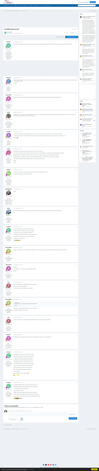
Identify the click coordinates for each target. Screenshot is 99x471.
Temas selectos (36, 5)
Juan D (8, 208)
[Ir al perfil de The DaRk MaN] (81, 147)
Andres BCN (8, 95)
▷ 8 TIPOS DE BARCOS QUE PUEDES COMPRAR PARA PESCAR (87, 140)
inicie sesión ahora (30, 407)
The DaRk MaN (86, 147)
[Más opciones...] (76, 42)
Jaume (8, 148)
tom (8, 282)
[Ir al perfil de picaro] (81, 70)
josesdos (10, 32)
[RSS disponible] (95, 429)
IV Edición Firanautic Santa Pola (87, 146)
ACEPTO (94, 469)
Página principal (6, 5)
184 (9, 157)
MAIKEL (8, 169)
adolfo (8, 112)
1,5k (9, 217)
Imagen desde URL (72, 414)
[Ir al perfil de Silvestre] (8, 338)
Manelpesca (86, 80)
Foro (12, 5)
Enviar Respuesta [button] (73, 418)
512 (9, 140)
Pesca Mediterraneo (87, 136)
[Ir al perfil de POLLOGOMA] (8, 251)
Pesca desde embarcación (18, 33)
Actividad (30, 5)
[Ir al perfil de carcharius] (81, 119)
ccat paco (8, 226)
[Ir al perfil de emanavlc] (81, 125)
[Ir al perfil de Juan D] (8, 212)
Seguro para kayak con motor (87, 55)
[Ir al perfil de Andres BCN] (8, 98)
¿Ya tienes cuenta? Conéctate (83, 2)
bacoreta (8, 131)
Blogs (19, 5)
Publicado (90, 18)
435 (9, 50)
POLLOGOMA (8, 247)
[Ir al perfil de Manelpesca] (81, 79)
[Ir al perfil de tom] (8, 285)
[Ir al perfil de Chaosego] (8, 81)
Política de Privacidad (47, 467)
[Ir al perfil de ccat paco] (8, 230)
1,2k (9, 198)
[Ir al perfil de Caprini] (81, 17)
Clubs (42, 5)
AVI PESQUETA (8, 189)
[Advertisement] (41, 20)
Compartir (66, 32)
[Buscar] (94, 5)
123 (9, 343)
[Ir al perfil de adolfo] (8, 116)
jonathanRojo (86, 46)
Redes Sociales (24, 5)
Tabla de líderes (47, 5)
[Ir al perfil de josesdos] (5, 33)
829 (9, 273)
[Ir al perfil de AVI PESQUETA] (8, 192)
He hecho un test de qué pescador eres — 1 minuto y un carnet (87, 104)
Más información (30, 469)
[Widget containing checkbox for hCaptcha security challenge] (16, 419)
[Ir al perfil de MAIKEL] (8, 173)
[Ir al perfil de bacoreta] (8, 135)
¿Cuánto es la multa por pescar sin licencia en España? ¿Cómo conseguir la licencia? (87, 158)
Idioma (41, 467)
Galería (15, 5)
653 (9, 291)
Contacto (53, 467)
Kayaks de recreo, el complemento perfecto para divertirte (86, 151)
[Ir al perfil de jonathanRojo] (81, 45)
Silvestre (8, 334)
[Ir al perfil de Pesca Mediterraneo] (81, 133)
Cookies (57, 467)
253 (9, 178)
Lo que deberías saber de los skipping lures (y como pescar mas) (87, 134)
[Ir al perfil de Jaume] (8, 152)
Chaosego (8, 77)
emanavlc (83, 126)
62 (8, 86)
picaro (85, 70)
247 (9, 235)
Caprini (85, 18)
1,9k (9, 121)
